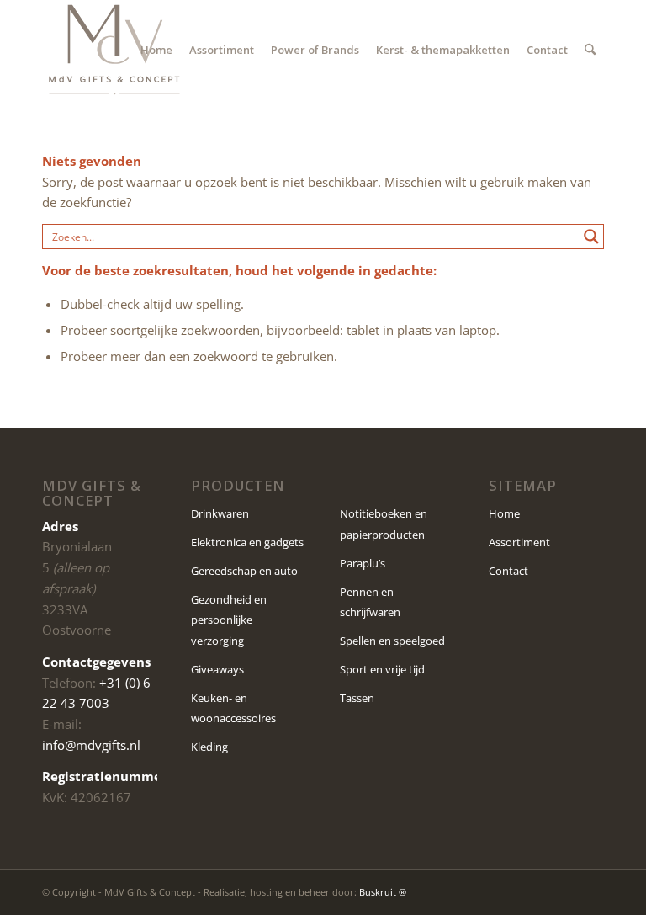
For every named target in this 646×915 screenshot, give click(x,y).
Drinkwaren (220, 513)
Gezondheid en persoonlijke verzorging (229, 620)
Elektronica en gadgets (247, 542)
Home (504, 513)
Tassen (357, 697)
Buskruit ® (382, 892)
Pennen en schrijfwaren (370, 602)
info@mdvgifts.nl (91, 745)
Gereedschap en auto (244, 570)
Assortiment (519, 542)
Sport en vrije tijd (382, 669)
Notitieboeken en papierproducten (383, 524)
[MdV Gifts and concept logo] (114, 49)
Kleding (209, 746)
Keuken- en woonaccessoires (233, 708)
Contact (508, 570)
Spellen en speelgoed (392, 640)
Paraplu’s (362, 563)
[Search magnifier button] (591, 236)
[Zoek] (590, 49)
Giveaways (217, 669)
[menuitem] (156, 49)
